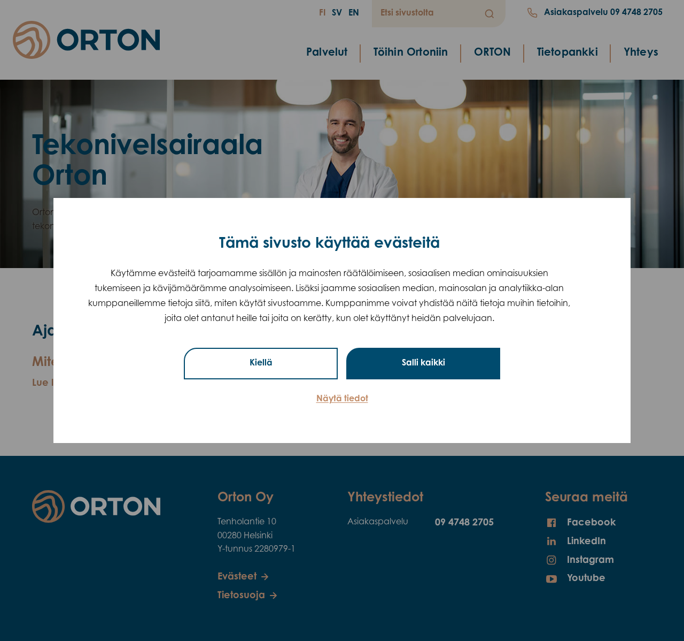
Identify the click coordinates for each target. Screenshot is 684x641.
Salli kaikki (423, 363)
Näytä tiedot (342, 399)
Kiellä (261, 363)
